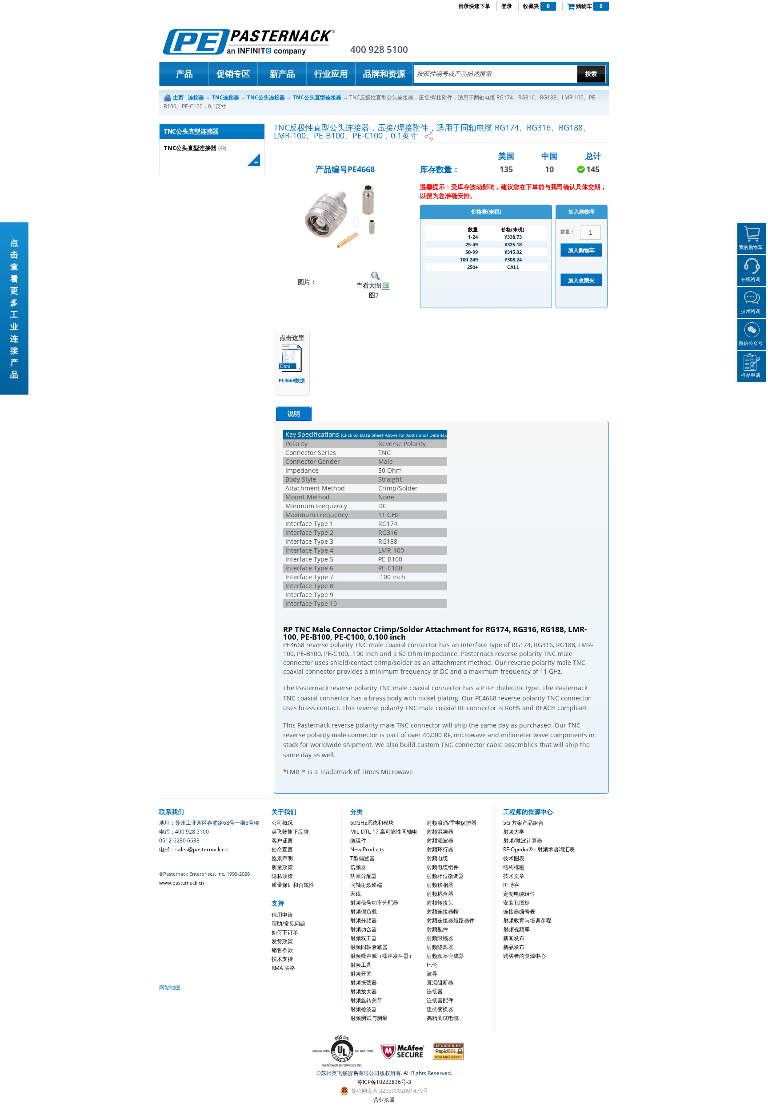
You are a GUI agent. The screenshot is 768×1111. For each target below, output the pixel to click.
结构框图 (513, 867)
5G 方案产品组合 (523, 822)
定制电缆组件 (519, 893)
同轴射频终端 (366, 885)
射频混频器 (440, 831)
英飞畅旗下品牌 (290, 831)
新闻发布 (513, 938)
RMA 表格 (283, 968)
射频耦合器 (440, 893)
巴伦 (432, 965)
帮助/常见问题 (288, 923)
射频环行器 (440, 849)
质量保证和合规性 (293, 885)
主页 (178, 97)
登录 (506, 6)
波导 (432, 973)
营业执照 (384, 1099)
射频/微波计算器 (522, 840)
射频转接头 (440, 902)
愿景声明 (282, 858)
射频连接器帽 (443, 911)
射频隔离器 (440, 947)
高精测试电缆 (443, 1018)
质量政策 (282, 867)
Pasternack (249, 41)
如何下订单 (285, 932)
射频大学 (513, 831)
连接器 (435, 991)
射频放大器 (363, 991)
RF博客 (511, 885)
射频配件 (437, 929)
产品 (184, 73)
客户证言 (282, 840)
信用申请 (282, 914)
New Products (367, 849)
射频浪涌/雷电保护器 (451, 822)
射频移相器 (440, 885)
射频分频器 (363, 920)
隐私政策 (282, 876)
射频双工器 (363, 938)
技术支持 (282, 959)
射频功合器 (363, 929)
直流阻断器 (440, 982)
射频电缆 (437, 858)
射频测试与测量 (369, 1018)
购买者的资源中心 (524, 956)
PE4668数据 (292, 380)
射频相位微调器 (445, 876)
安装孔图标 (516, 902)
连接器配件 (440, 1000)
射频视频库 (516, 929)
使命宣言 (282, 849)
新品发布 (513, 947)
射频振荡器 (363, 982)
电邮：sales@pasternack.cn (193, 849)
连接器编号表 (519, 911)
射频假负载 (363, 911)
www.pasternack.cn (181, 882)
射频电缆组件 (443, 867)
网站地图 (169, 987)
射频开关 (361, 973)
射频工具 (361, 965)
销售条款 (282, 950)
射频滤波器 (440, 840)
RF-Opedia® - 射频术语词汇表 (539, 849)
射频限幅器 (440, 938)
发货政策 (282, 941)
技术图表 (513, 858)
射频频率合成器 (445, 956)
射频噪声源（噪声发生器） (382, 956)
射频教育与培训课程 (527, 920)
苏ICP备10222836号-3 (384, 1082)
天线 (355, 893)
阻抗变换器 (440, 1009)
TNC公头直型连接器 (190, 148)
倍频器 (358, 867)
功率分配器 (363, 876)
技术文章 (513, 876)
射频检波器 (363, 1009)
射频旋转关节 (366, 1000)
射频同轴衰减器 (369, 947)
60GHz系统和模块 (372, 822)
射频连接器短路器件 (451, 920)
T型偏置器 (362, 858)
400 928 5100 (379, 49)
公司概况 (282, 822)
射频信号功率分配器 (374, 902)
